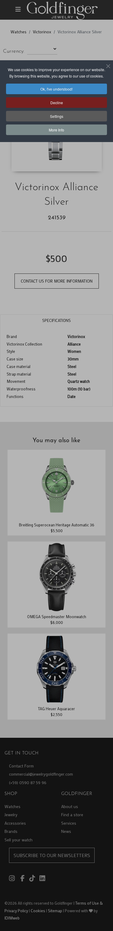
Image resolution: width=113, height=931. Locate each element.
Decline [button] (56, 102)
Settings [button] (56, 116)
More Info (56, 129)
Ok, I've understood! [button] (56, 88)
